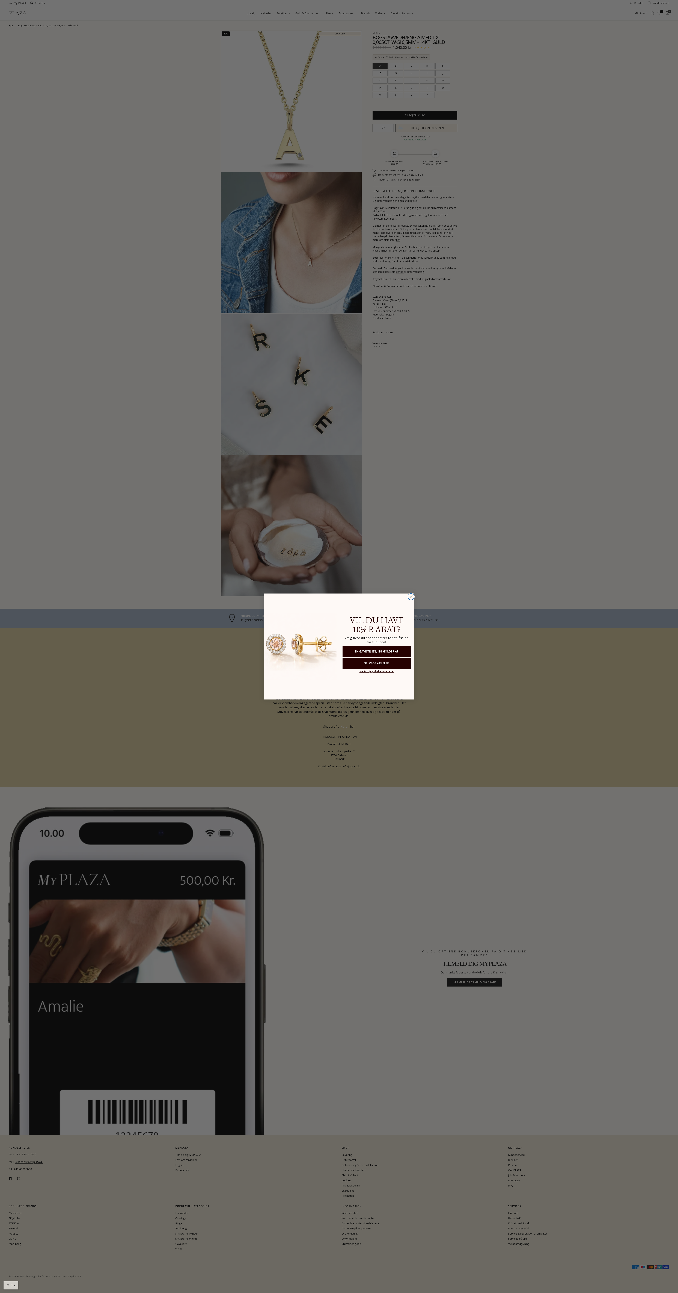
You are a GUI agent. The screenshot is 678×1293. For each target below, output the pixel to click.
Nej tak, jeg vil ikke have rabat (376, 671)
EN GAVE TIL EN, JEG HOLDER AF (377, 651)
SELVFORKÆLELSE (376, 663)
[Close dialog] (411, 597)
